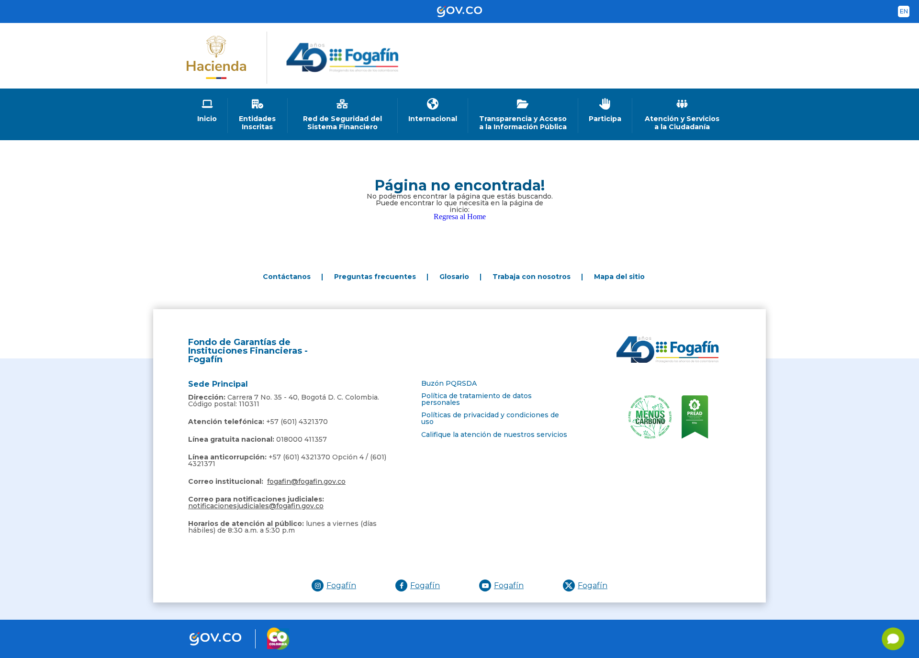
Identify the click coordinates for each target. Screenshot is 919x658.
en (904, 11)
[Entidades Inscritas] (258, 114)
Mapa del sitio (619, 276)
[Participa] (605, 111)
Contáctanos (287, 276)
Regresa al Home (460, 216)
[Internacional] (433, 111)
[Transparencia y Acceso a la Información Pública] (523, 114)
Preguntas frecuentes (375, 276)
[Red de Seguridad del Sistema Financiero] (343, 114)
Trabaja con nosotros (532, 276)
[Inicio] (207, 111)
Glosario (454, 276)
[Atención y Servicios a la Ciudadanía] (682, 114)
